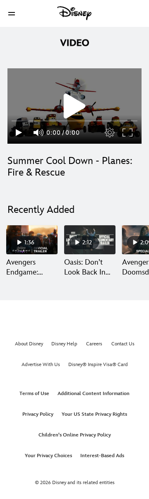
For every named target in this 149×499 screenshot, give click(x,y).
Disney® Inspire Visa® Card (98, 365)
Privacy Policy (37, 414)
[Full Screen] (128, 132)
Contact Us (123, 344)
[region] (74, 106)
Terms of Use (34, 394)
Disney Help (64, 344)
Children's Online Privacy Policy (74, 435)
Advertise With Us (41, 365)
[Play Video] (74, 106)
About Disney (29, 344)
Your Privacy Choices (48, 456)
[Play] (19, 132)
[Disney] (74, 13)
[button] (11, 13)
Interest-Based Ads (102, 456)
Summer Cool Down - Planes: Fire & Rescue (69, 166)
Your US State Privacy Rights (94, 414)
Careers (94, 344)
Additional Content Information (94, 394)
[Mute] (39, 132)
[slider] (74, 121)
